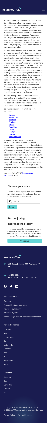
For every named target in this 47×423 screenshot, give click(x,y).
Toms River (13, 127)
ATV (5, 356)
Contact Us (24, 241)
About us (7, 377)
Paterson (12, 120)
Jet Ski (6, 364)
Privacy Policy (9, 415)
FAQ (5, 393)
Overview (7, 301)
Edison (11, 125)
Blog (5, 381)
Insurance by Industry (12, 309)
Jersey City (13, 117)
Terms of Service (25, 415)
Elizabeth (12, 122)
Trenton (12, 132)
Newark (12, 115)
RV (5, 341)
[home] (11, 9)
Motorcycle (8, 345)
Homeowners (9, 337)
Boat (5, 353)
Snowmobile (8, 360)
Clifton (11, 129)
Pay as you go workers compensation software (22, 317)
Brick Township (15, 137)
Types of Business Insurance (15, 305)
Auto (5, 333)
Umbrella (7, 349)
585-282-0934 (13, 275)
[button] (43, 9)
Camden (12, 134)
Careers (7, 389)
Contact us (8, 385)
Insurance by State (11, 313)
